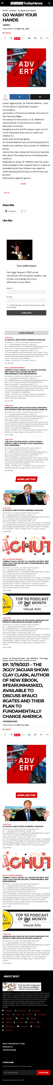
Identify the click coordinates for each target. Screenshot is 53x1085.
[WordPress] (3, 1026)
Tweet (23, 184)
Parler (22, 1018)
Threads (9, 1030)
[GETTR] (23, 1014)
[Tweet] (40, 97)
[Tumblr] (41, 38)
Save (18, 39)
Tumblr (20, 1022)
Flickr (8, 1014)
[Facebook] (5, 38)
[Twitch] (26, 1022)
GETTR (29, 1014)
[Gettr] (47, 38)
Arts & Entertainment (15, 368)
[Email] (35, 38)
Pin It (6, 192)
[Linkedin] (29, 38)
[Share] (20, 97)
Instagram (42, 1014)
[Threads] (3, 1030)
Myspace (9, 1018)
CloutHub (22, 1011)
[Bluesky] (31, 1026)
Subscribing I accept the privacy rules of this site (26, 306)
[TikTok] (3, 1022)
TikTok (8, 1022)
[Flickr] (3, 1014)
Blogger (9, 1011)
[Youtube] (18, 1026)
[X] (11, 38)
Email (9, 297)
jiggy (8, 33)
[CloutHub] (15, 1010)
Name (9, 288)
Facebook (36, 1011)
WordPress (10, 1026)
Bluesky (37, 1026)
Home (5, 11)
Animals (12, 11)
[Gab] (13, 1014)
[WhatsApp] (23, 38)
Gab (18, 1014)
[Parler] (16, 1018)
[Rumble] (27, 1018)
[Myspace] (3, 1018)
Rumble (34, 1018)
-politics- (9, 338)
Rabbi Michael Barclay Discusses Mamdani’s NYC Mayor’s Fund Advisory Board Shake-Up (26, 409)
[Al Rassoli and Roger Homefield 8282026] (26, 494)
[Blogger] (3, 1010)
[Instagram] (35, 1014)
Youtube (24, 1026)
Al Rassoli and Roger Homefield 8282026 (25, 340)
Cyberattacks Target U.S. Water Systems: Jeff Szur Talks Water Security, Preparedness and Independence (25, 372)
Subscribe (43, 1073)
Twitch (31, 1022)
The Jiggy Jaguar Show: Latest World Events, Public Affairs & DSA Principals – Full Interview (24, 443)
